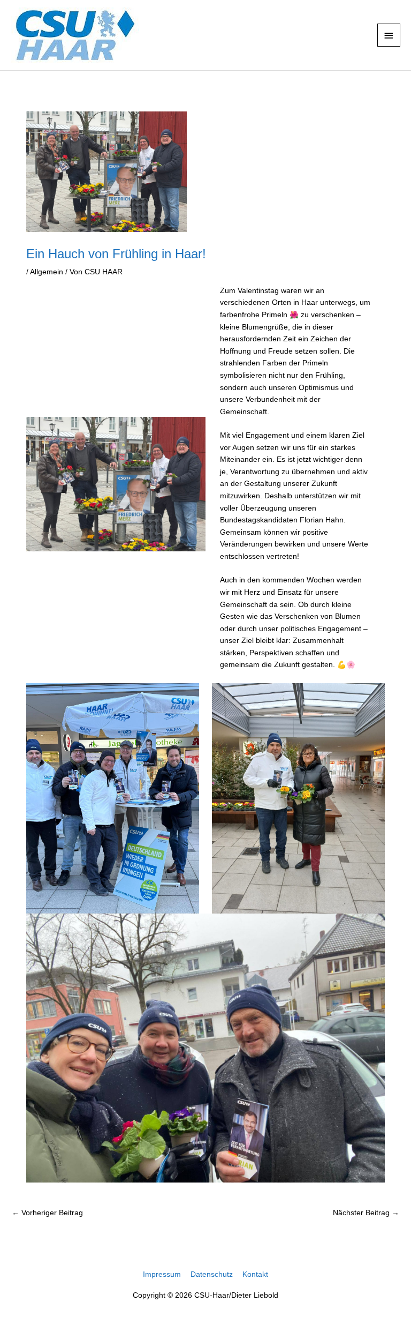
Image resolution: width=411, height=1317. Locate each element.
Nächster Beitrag (366, 1213)
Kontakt (255, 1274)
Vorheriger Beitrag (47, 1213)
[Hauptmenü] (389, 35)
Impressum (162, 1274)
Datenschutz (212, 1274)
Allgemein (46, 272)
